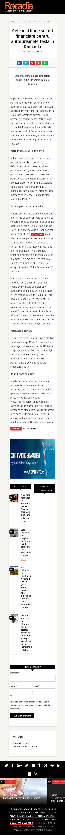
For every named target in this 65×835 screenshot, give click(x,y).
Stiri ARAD (24, 809)
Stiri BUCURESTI (24, 812)
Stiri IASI (21, 816)
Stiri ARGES (34, 809)
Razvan (53, 795)
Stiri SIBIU (35, 819)
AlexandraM (37, 51)
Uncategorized (29, 428)
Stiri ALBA (14, 809)
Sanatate (10, 782)
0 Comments (45, 21)
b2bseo (26, 608)
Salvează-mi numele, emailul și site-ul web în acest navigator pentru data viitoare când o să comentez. (30, 705)
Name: (13, 686)
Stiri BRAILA (27, 823)
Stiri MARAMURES (42, 816)
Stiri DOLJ (46, 812)
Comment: (15, 672)
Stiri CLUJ (37, 812)
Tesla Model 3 (37, 234)
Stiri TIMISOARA (48, 819)
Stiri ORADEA (23, 819)
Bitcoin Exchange (21, 743)
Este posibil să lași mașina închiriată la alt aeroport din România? (26, 541)
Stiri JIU (29, 816)
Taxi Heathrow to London (25, 746)
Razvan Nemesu (10, 795)
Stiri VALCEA (15, 823)
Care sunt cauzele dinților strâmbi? (21, 798)
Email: (36, 686)
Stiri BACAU (45, 809)
